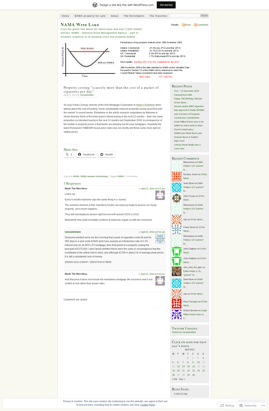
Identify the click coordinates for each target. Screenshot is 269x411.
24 (198, 370)
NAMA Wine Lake (80, 24)
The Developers (134, 16)
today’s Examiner (145, 105)
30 (193, 375)
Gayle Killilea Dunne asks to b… (195, 314)
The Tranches (158, 16)
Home (65, 16)
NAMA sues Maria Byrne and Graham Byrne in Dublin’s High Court (188, 137)
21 (183, 370)
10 (198, 362)
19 (173, 370)
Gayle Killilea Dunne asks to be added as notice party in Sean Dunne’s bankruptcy (189, 125)
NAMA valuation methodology (94, 176)
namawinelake (87, 95)
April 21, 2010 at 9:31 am (153, 232)
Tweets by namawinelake (184, 332)
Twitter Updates (184, 328)
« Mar (174, 379)
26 (173, 375)
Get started (166, 4)
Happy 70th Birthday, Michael (188, 98)
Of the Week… (181, 102)
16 (193, 366)
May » (182, 379)
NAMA (76, 176)
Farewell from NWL (183, 95)
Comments (202, 24)
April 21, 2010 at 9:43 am (153, 274)
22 (188, 370)
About (115, 16)
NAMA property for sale (90, 16)
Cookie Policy (147, 405)
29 (188, 375)
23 (193, 370)
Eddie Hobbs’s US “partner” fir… (193, 166)
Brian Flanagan (190, 301)
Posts (188, 24)
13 (178, 366)
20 (178, 370)
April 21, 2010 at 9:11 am (153, 188)
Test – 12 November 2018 (186, 91)
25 (203, 370)
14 (183, 366)
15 (188, 366)
